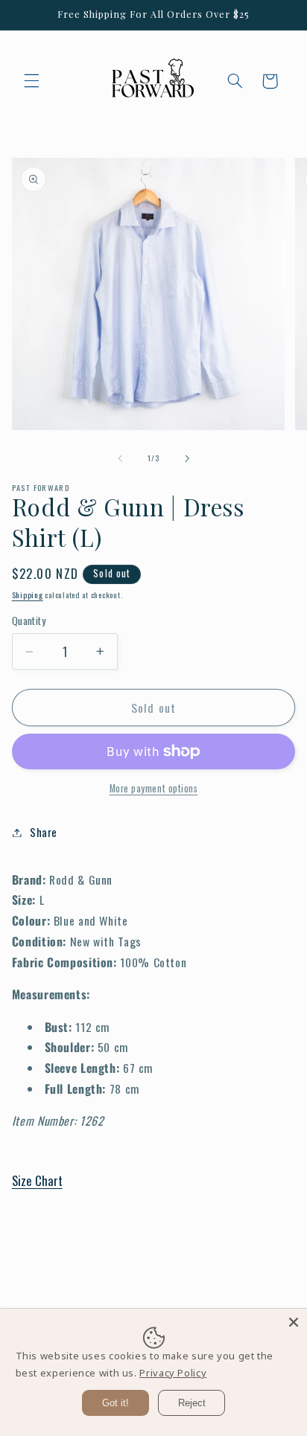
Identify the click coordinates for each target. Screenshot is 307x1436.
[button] (31, 81)
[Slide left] (120, 458)
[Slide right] (187, 458)
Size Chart (37, 1180)
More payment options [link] (154, 788)
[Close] (293, 1322)
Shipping (27, 594)
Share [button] (43, 832)
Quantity (28, 620)
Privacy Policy (172, 1372)
